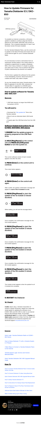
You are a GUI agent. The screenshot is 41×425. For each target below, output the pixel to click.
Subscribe (36, 405)
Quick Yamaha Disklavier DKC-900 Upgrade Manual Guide (20, 376)
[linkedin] (14, 409)
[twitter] (10, 409)
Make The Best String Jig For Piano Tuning (16, 393)
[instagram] (12, 409)
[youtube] (16, 409)
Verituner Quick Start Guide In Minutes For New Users (18, 390)
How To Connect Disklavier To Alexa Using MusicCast (18, 373)
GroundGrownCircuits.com (22, 320)
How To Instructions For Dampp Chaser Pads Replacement (20, 382)
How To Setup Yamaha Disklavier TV (14, 379)
